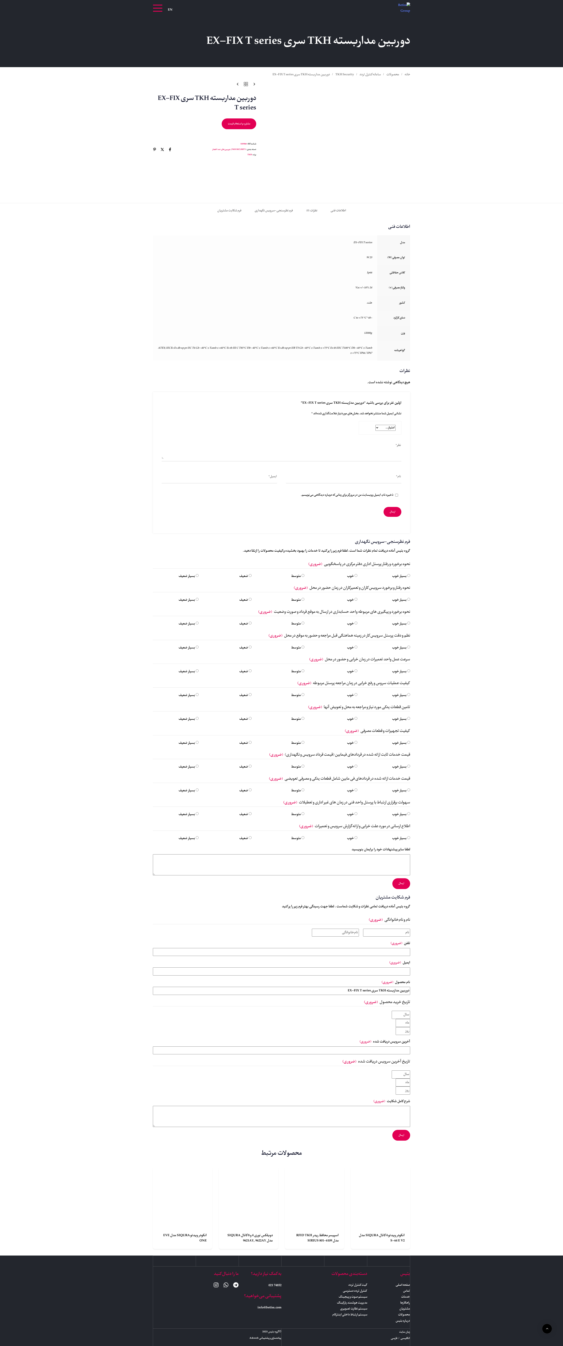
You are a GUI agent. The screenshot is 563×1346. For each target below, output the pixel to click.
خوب (350, 576)
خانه (407, 74)
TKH (249, 155)
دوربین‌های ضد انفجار (221, 149)
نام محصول (396, 982)
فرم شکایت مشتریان (229, 210)
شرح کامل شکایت (391, 1101)
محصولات (392, 74)
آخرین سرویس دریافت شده (385, 1042)
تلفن (400, 943)
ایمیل (399, 963)
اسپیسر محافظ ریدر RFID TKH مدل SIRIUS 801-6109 (317, 1238)
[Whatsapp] (226, 1285)
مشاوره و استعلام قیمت (239, 124)
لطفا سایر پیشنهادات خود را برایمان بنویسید (381, 850)
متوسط (296, 576)
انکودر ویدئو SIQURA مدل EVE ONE (185, 1238)
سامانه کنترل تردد (370, 74)
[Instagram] (216, 1285)
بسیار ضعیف (187, 576)
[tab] (338, 210)
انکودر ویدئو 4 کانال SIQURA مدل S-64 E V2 (382, 1238)
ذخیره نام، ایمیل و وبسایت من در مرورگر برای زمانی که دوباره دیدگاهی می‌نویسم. (347, 495)
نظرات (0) (311, 210)
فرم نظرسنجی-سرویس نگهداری (274, 210)
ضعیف (243, 576)
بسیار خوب (399, 576)
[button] (157, 8)
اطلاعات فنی (338, 210)
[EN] (170, 9)
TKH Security (344, 74)
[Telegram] (236, 1285)
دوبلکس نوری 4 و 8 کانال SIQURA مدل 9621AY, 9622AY (250, 1238)
